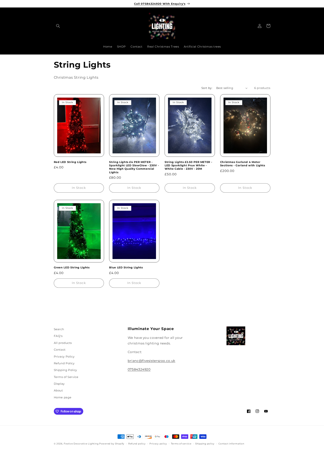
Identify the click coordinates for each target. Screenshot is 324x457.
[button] (58, 26)
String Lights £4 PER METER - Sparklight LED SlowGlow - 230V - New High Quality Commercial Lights (134, 167)
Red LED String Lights (70, 162)
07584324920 (139, 369)
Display (59, 383)
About (58, 390)
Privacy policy (158, 443)
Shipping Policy (65, 370)
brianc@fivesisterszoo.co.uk (151, 361)
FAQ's (58, 336)
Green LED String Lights (72, 267)
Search (59, 329)
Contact (60, 349)
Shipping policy (204, 443)
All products (63, 343)
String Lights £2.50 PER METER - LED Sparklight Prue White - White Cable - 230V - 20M (188, 165)
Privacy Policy (64, 356)
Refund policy (137, 443)
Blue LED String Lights (126, 267)
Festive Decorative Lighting (81, 443)
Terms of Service (66, 377)
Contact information (231, 443)
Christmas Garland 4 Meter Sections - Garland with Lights (242, 163)
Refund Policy (64, 363)
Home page (62, 397)
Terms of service (181, 443)
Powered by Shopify (111, 443)
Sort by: (206, 88)
